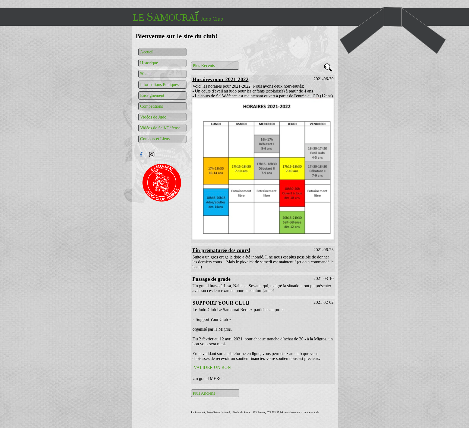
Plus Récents (204, 65)
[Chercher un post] (328, 68)
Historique (149, 62)
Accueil (146, 52)
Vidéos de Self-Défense (160, 128)
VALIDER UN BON (212, 367)
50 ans (145, 73)
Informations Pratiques (159, 84)
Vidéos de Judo (153, 117)
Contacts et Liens (155, 138)
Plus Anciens (204, 393)
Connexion (162, 182)
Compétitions (151, 106)
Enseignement (152, 95)
